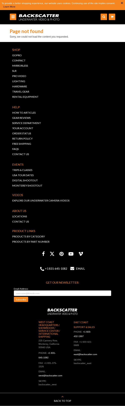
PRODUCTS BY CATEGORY (28, 236)
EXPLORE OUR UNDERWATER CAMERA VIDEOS (40, 200)
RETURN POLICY (22, 138)
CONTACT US (20, 154)
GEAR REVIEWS (21, 117)
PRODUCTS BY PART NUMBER (30, 241)
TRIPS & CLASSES (22, 169)
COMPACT (19, 60)
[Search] (104, 17)
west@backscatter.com (50, 375)
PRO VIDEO (19, 75)
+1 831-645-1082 (56, 268)
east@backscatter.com (85, 354)
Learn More (9, 6)
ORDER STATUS (21, 133)
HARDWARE (19, 86)
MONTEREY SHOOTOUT (27, 185)
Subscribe (21, 299)
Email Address (21, 288)
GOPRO (17, 55)
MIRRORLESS (20, 65)
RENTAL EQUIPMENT (25, 96)
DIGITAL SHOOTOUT (25, 180)
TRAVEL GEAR (20, 91)
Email (77, 268)
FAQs (15, 148)
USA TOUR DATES (23, 175)
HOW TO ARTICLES (24, 112)
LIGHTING (18, 81)
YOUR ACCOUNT (22, 128)
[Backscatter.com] (39, 17)
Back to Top (62, 400)
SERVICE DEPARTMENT (26, 122)
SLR (14, 70)
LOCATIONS (19, 216)
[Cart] (112, 17)
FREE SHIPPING (21, 143)
